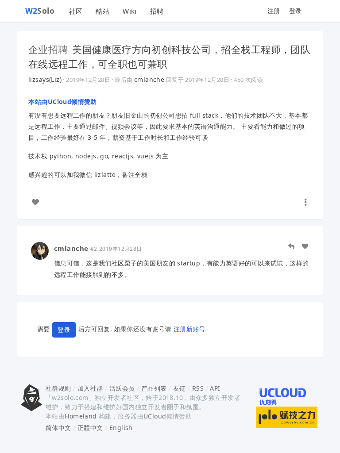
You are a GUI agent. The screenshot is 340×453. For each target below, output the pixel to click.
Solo (40, 10)
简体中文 (58, 427)
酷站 (102, 11)
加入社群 (90, 388)
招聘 (157, 11)
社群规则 (58, 388)
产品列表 (154, 388)
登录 (295, 11)
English (121, 427)
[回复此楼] (291, 246)
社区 (76, 11)
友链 (179, 388)
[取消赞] (35, 202)
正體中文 (90, 427)
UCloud (154, 416)
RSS (198, 388)
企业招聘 (48, 49)
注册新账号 (189, 329)
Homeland (81, 416)
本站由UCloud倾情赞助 (62, 101)
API (215, 388)
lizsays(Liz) (45, 79)
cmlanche (149, 79)
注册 (273, 11)
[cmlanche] (40, 250)
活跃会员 (122, 388)
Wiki (130, 11)
